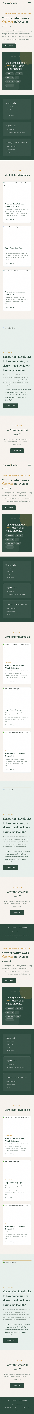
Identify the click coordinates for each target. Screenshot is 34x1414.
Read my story (10, 406)
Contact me (17, 451)
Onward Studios (10, 3)
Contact (15, 927)
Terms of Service (17, 932)
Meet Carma (9, 46)
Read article (9, 219)
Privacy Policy (23, 927)
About (8, 927)
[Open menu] (29, 3)
